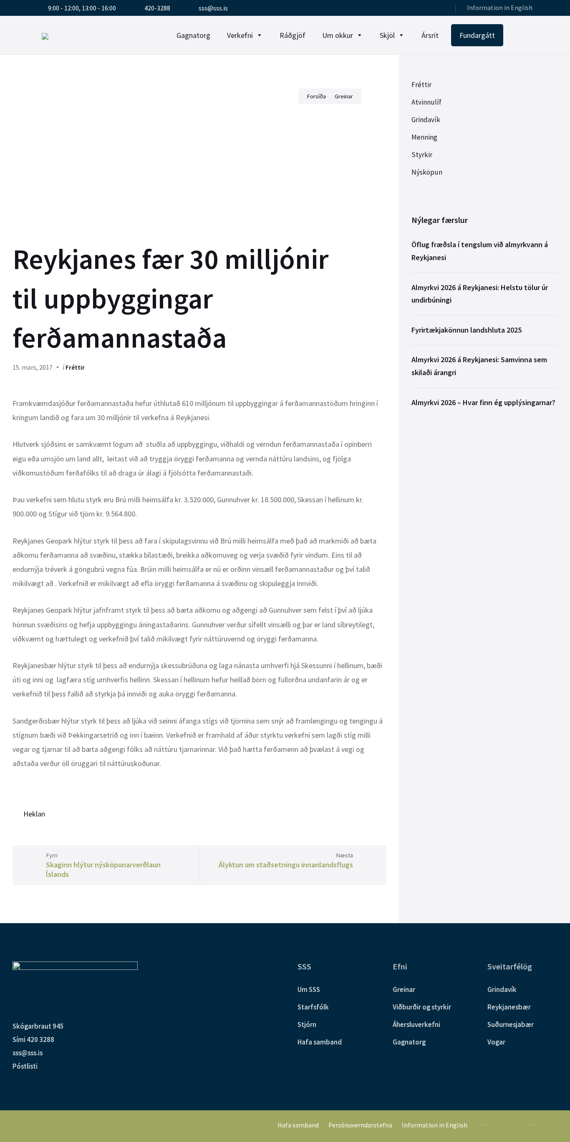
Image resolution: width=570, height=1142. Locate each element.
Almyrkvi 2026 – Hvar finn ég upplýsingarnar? (483, 402)
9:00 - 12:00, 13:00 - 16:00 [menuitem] (82, 8)
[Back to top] (551, 1124)
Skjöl (387, 35)
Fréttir (75, 367)
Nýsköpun (426, 172)
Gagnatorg (193, 35)
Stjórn (307, 1024)
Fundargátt (477, 35)
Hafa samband (320, 1042)
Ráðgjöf (292, 35)
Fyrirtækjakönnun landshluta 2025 (466, 330)
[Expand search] (524, 35)
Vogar (496, 1042)
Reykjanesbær (509, 1007)
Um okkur (337, 35)
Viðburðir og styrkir (422, 1007)
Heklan (34, 814)
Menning (424, 137)
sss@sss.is (28, 1052)
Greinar (344, 96)
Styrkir (421, 154)
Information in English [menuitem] (499, 8)
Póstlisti (25, 1066)
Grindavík (425, 119)
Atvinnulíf (426, 102)
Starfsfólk (313, 1007)
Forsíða (316, 96)
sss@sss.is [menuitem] (213, 8)
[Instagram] (441, 8)
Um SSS (309, 989)
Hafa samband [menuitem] (298, 1125)
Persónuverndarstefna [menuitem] (360, 1125)
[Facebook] (429, 8)
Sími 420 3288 (33, 1039)
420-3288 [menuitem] (157, 8)
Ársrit (430, 35)
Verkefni (240, 35)
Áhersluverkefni (416, 1024)
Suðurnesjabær (510, 1024)
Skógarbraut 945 (38, 1026)
